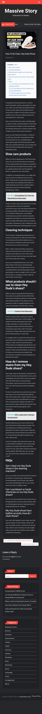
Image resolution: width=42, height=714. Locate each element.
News (7, 661)
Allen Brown (9, 57)
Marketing (8, 657)
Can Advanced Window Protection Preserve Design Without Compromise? (19, 596)
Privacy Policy (36, 696)
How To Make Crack (28, 544)
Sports (7, 669)
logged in (13, 556)
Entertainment (9, 638)
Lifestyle (7, 653)
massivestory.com (25, 696)
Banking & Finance (11, 627)
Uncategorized (9, 680)
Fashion (7, 642)
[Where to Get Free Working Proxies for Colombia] (17, 24)
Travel (7, 676)
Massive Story (21, 11)
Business (8, 631)
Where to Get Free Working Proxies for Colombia (20, 601)
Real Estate (8, 665)
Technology (8, 672)
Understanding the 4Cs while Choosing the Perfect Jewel (18, 610)
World (7, 684)
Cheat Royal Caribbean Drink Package (19, 540)
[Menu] (3, 2)
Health (7, 646)
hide (15, 64)
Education (8, 634)
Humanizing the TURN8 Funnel (15, 591)
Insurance (8, 650)
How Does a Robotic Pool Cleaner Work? (18, 605)
